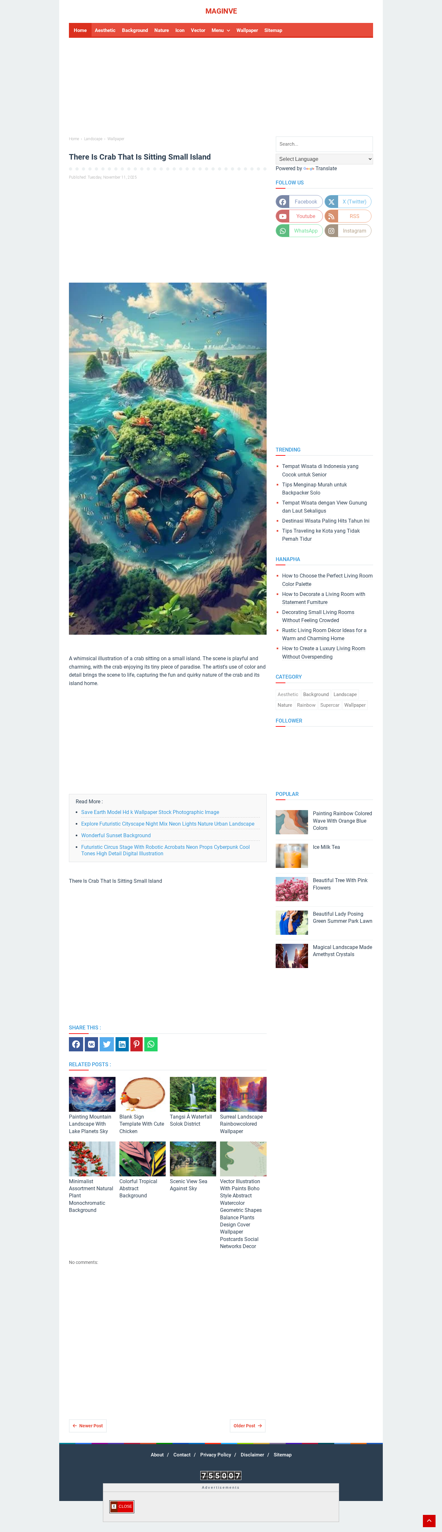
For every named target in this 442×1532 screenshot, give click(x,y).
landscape (345, 694)
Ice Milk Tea (326, 847)
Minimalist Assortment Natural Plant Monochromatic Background (91, 1196)
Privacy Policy (215, 1455)
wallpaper (355, 705)
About (157, 1455)
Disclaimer (252, 1455)
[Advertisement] (221, 88)
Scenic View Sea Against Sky (188, 1185)
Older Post (244, 1425)
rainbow (306, 705)
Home (80, 30)
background (316, 694)
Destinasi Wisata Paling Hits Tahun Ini (326, 521)
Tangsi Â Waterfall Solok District (191, 1120)
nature (285, 705)
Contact (182, 1455)
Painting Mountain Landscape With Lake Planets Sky (90, 1124)
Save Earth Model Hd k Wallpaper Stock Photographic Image (150, 812)
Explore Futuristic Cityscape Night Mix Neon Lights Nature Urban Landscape (167, 824)
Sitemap (283, 1455)
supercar (329, 705)
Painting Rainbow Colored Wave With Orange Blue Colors (342, 820)
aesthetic (288, 694)
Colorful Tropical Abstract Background (138, 1188)
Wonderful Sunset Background (116, 835)
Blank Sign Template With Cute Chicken (141, 1124)
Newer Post (91, 1425)
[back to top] (429, 1521)
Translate (326, 168)
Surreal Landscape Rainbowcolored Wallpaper (241, 1124)
